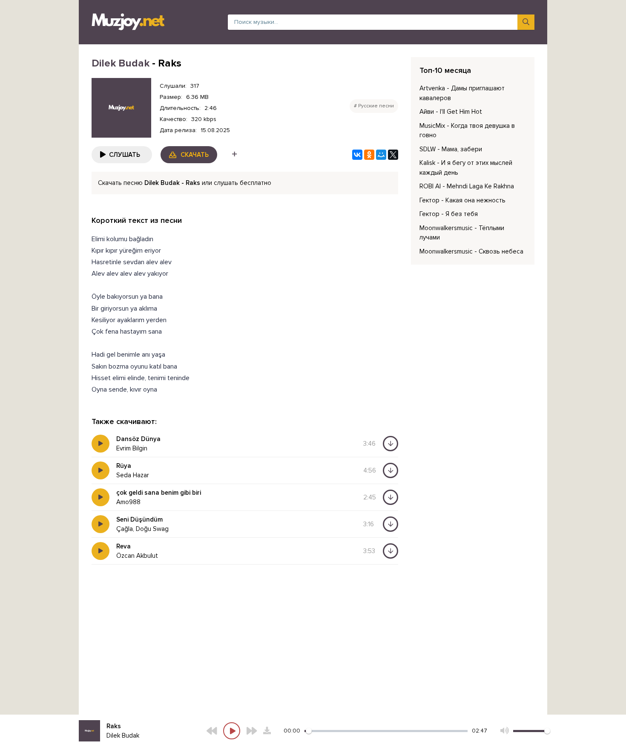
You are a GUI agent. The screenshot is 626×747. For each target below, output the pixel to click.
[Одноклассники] (369, 155)
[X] (393, 155)
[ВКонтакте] (357, 155)
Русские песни (376, 106)
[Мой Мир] (381, 155)
